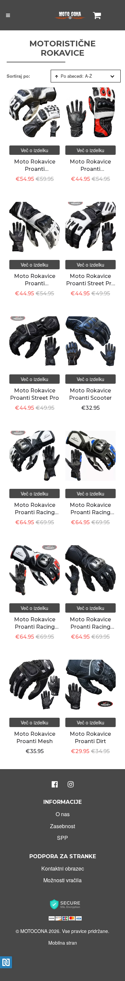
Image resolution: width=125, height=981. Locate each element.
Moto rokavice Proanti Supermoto (34, 283)
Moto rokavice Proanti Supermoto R (90, 169)
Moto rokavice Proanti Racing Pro (90, 627)
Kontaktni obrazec (62, 868)
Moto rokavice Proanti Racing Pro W (34, 512)
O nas (63, 814)
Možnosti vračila (62, 880)
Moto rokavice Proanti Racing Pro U (90, 512)
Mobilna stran (62, 942)
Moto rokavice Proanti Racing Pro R (34, 627)
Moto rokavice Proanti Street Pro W (90, 283)
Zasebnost (62, 826)
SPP (62, 838)
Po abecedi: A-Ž (76, 76)
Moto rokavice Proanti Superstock (34, 169)
